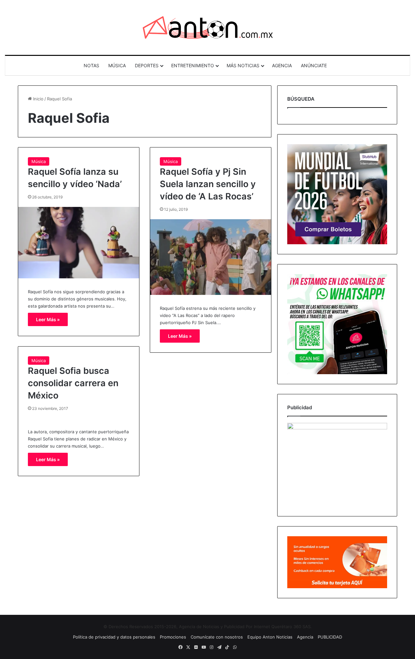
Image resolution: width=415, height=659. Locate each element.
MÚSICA (117, 65)
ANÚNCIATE (314, 65)
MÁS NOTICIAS (243, 65)
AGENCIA (282, 65)
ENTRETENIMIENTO (192, 65)
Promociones (173, 637)
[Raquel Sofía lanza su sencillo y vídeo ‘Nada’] (78, 242)
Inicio (37, 98)
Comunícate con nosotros (217, 637)
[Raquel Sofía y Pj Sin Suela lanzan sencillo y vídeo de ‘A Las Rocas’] (210, 257)
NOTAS (91, 65)
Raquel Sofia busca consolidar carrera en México (73, 383)
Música (38, 161)
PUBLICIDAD (330, 637)
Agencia (305, 637)
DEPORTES (147, 65)
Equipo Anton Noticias (269, 637)
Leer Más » (48, 319)
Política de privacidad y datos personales (114, 637)
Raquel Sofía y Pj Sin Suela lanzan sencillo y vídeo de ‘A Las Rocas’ (208, 184)
